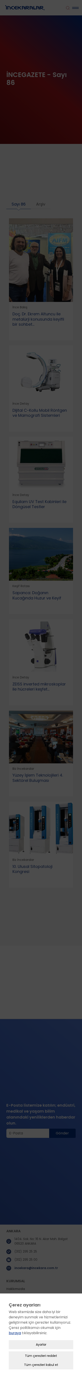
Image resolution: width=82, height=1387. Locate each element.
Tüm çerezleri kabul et (41, 1365)
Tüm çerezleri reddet (41, 1356)
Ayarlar (41, 1344)
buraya (15, 1333)
